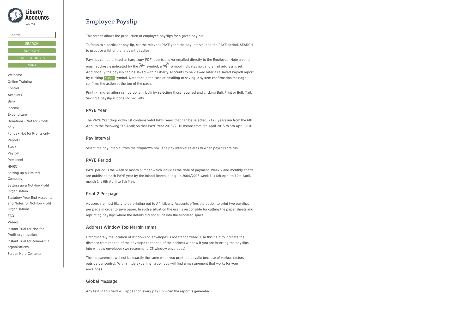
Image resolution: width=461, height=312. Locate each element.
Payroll (13, 153)
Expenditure (17, 114)
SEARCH (32, 43)
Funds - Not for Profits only (29, 133)
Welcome (15, 75)
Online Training (20, 82)
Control (13, 88)
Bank (11, 101)
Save (109, 78)
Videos (13, 222)
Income (13, 108)
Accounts (15, 95)
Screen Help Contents (24, 253)
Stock (12, 146)
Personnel (15, 160)
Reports (14, 140)
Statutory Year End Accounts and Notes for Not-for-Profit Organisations (30, 203)
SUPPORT (32, 51)
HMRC (12, 166)
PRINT (32, 65)
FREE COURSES (32, 58)
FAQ (11, 216)
